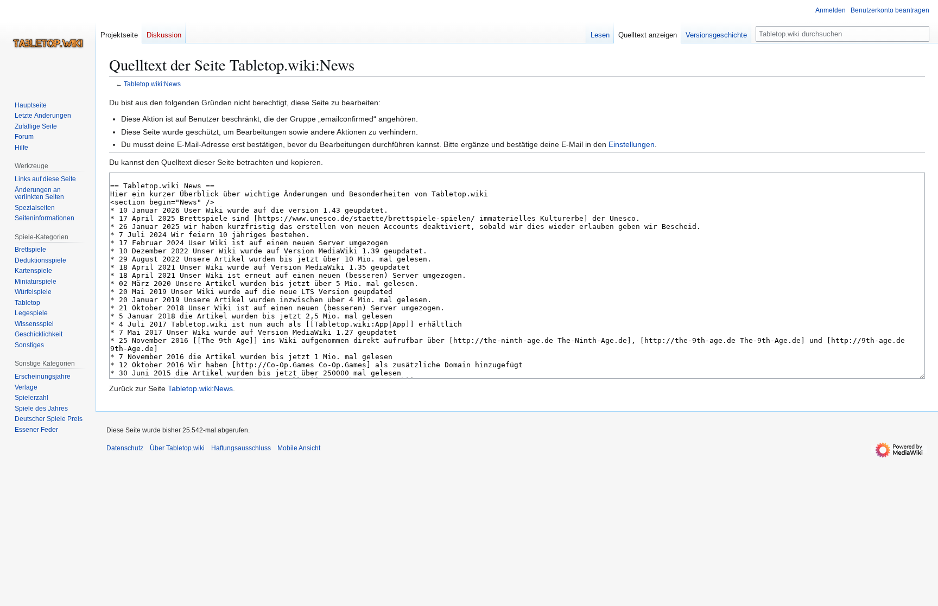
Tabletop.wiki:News (152, 83)
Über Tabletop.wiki (177, 448)
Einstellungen (632, 144)
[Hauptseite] (47, 43)
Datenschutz (124, 448)
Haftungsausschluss (241, 448)
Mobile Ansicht (298, 448)
